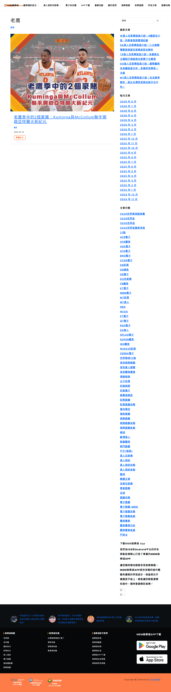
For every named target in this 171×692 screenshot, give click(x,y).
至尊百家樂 (126, 483)
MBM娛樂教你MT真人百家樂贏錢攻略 (109, 619)
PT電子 (124, 316)
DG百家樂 (126, 279)
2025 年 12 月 (129, 138)
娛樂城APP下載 (99, 655)
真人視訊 (125, 460)
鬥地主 (124, 534)
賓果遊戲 (125, 488)
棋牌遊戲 (125, 5)
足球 (122, 493)
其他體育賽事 (127, 372)
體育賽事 (125, 520)
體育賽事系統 (127, 530)
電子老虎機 (71, 5)
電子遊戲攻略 (127, 511)
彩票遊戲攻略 (127, 404)
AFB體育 (125, 241)
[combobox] (137, 20)
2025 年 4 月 (128, 176)
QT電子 (124, 320)
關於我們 (112, 5)
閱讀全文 (21, 138)
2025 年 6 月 (128, 166)
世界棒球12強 (128, 358)
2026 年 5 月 (128, 115)
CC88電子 (126, 260)
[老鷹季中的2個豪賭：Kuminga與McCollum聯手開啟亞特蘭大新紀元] (62, 72)
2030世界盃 (127, 223)
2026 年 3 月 (128, 124)
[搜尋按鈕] (157, 20)
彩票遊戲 (139, 5)
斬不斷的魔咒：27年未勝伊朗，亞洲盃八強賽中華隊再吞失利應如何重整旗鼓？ (70, 619)
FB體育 (124, 283)
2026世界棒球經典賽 (132, 214)
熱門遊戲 (125, 446)
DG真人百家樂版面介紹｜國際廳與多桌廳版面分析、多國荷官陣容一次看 (140, 68)
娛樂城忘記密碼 (98, 659)
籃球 (15, 127)
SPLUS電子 (127, 334)
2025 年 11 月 (128, 143)
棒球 (122, 432)
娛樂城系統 (52, 646)
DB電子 (124, 274)
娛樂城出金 (97, 651)
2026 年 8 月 (128, 101)
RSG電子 (125, 325)
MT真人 (124, 302)
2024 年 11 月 (129, 199)
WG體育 (125, 344)
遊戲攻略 (125, 497)
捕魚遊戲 (125, 414)
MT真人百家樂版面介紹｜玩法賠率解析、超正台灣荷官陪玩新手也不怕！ (140, 82)
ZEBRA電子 (127, 353)
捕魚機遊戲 (8, 663)
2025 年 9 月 (128, 152)
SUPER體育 (127, 339)
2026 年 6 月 (128, 111)
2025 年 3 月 (128, 180)
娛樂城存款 (97, 646)
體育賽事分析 (127, 525)
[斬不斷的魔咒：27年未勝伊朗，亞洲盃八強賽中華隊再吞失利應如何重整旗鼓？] (52, 619)
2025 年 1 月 (128, 190)
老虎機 (6, 642)
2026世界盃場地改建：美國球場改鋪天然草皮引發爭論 (147, 619)
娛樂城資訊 (126, 395)
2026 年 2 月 (128, 129)
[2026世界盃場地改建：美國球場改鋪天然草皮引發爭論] (129, 619)
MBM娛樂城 (13, 5)
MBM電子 (126, 293)
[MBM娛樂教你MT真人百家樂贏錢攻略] (90, 619)
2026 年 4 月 (128, 120)
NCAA (124, 311)
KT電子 (124, 288)
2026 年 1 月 (128, 134)
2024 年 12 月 (129, 194)
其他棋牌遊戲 (127, 362)
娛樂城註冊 (97, 638)
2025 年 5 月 (128, 171)
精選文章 (125, 479)
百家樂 (6, 638)
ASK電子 (125, 246)
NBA (123, 307)
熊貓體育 (125, 441)
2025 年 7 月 (128, 162)
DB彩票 (124, 265)
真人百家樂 (126, 455)
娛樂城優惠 (97, 642)
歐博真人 (125, 437)
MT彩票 (124, 297)
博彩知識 (51, 642)
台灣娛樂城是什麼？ (56, 638)
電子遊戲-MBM (129, 507)
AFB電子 (125, 237)
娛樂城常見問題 (98, 663)
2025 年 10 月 (129, 148)
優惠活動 (99, 5)
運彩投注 (7, 646)
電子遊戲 (125, 502)
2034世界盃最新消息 (132, 227)
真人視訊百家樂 (51, 5)
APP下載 (85, 5)
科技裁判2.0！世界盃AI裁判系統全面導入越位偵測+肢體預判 (32, 619)
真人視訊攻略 (127, 465)
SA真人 (124, 330)
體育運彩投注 (30, 5)
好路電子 (125, 390)
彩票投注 (7, 651)
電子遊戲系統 (127, 516)
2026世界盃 (127, 218)
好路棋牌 (125, 386)
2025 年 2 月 (128, 185)
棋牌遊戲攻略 (127, 423)
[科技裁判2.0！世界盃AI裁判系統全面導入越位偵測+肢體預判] (13, 619)
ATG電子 (125, 251)
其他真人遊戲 (127, 367)
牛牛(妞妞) (126, 451)
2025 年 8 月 (128, 157)
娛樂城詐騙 (52, 651)
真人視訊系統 (127, 469)
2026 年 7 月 (128, 106)
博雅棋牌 (125, 376)
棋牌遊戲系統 (127, 427)
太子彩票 (125, 381)
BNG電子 (125, 255)
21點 (123, 232)
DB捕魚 (124, 269)
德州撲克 (125, 409)
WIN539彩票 (128, 348)
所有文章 (152, 5)
